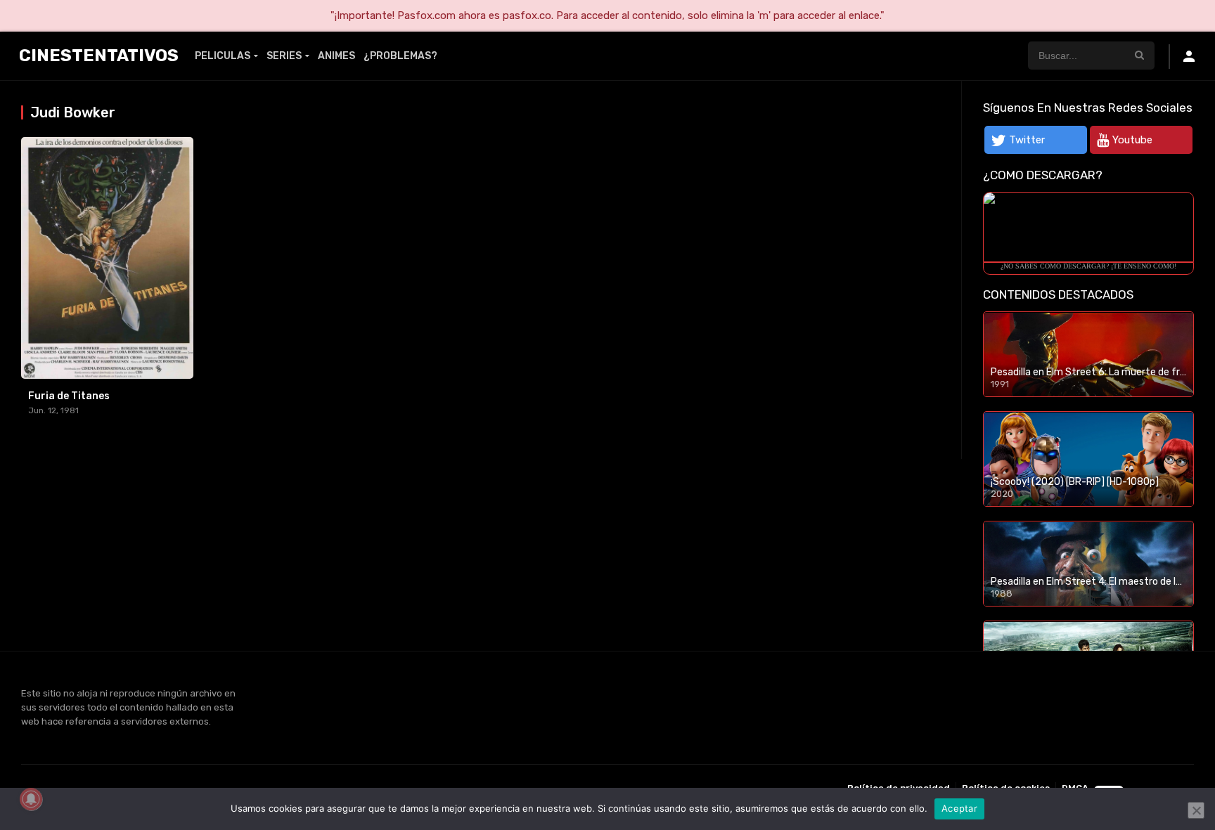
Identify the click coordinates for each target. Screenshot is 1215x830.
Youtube (1132, 140)
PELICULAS (222, 56)
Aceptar (959, 808)
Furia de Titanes (69, 396)
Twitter (1027, 140)
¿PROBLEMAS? (400, 56)
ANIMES (336, 56)
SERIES (284, 56)
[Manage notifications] (31, 799)
